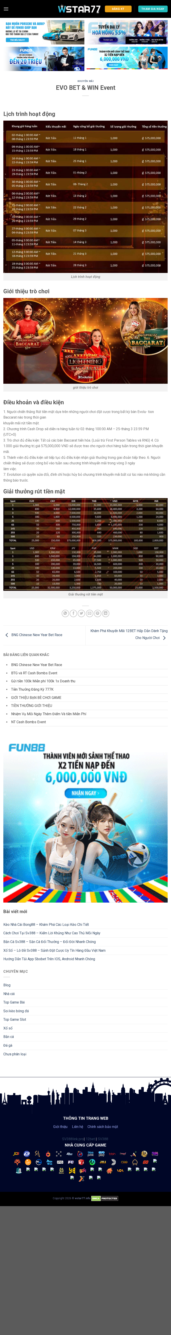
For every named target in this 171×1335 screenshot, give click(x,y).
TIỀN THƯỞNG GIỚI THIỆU (31, 706)
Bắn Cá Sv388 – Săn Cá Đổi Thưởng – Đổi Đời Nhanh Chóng (49, 942)
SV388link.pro (73, 1139)
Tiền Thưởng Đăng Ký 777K (32, 689)
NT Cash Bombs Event (28, 722)
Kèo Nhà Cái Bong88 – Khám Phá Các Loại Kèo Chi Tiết (46, 924)
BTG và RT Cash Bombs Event (34, 673)
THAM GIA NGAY (153, 8)
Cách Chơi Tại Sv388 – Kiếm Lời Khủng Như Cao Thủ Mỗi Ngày (51, 933)
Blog (6, 985)
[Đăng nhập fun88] (127, 59)
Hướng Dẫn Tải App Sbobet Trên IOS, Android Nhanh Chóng (49, 959)
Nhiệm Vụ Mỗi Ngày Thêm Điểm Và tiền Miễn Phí (48, 714)
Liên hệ (77, 1127)
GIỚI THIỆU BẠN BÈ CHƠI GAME (36, 698)
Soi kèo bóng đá (16, 1011)
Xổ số (7, 1028)
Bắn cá (8, 1037)
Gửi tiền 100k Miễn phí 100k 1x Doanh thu (43, 681)
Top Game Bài (14, 1002)
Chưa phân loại (14, 1054)
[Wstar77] (79, 8)
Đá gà (7, 1045)
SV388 (103, 1139)
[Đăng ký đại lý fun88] (43, 32)
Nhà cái (9, 994)
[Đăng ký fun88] (85, 820)
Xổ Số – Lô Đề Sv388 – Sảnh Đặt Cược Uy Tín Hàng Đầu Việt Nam (54, 950)
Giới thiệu (60, 1127)
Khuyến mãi (85, 81)
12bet (90, 1139)
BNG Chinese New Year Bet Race (36, 635)
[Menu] (6, 8)
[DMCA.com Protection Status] (104, 1198)
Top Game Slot (14, 1019)
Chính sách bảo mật (103, 1127)
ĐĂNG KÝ (118, 8)
